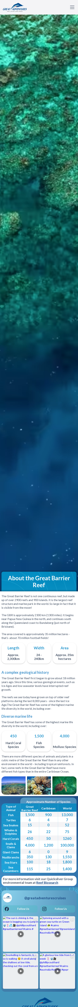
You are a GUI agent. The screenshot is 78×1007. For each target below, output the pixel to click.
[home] (15, 7)
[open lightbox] (13, 785)
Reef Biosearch (47, 882)
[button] (71, 7)
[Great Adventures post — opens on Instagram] (20, 934)
